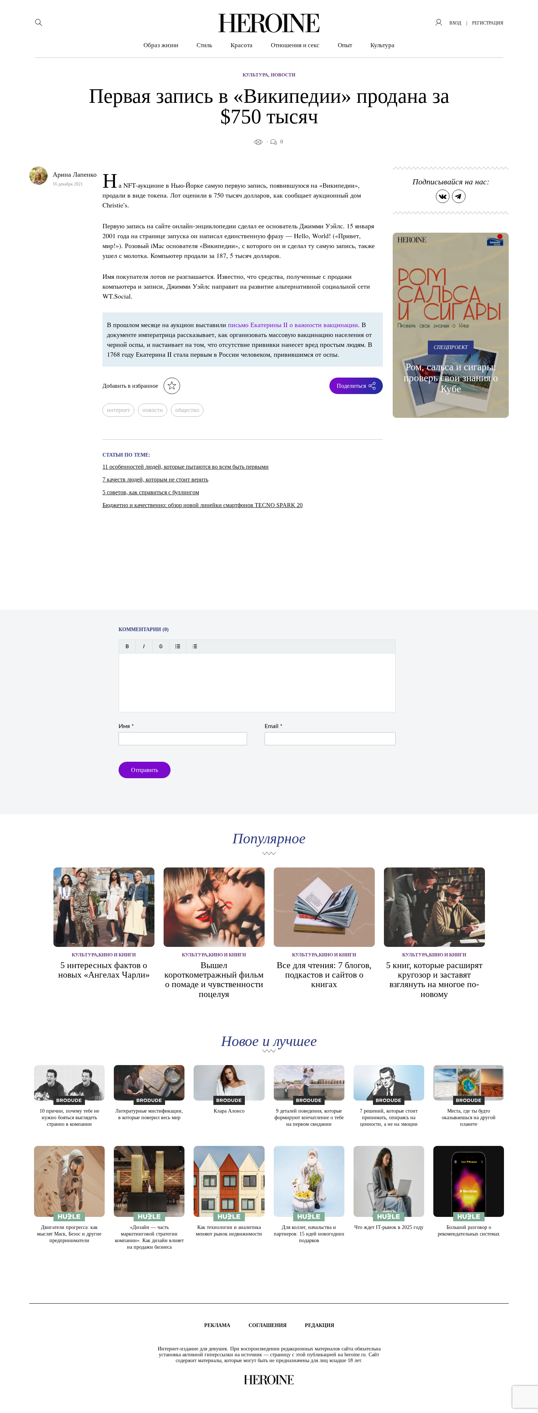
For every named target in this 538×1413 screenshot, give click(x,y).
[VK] (442, 196)
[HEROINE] (269, 23)
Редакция (319, 1325)
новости (152, 410)
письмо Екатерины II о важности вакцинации (293, 324)
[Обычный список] (177, 646)
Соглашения (268, 1325)
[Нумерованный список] (194, 646)
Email (274, 726)
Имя (126, 726)
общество (187, 410)
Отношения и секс (295, 45)
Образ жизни (160, 45)
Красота (242, 45)
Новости (283, 75)
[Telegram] (459, 196)
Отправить (144, 770)
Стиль (204, 45)
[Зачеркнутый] (160, 646)
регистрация (487, 23)
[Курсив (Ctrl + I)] (144, 646)
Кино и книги (117, 954)
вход (455, 23)
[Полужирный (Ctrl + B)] (127, 646)
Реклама (217, 1325)
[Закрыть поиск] (522, 15)
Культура (382, 45)
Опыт (345, 45)
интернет (118, 410)
